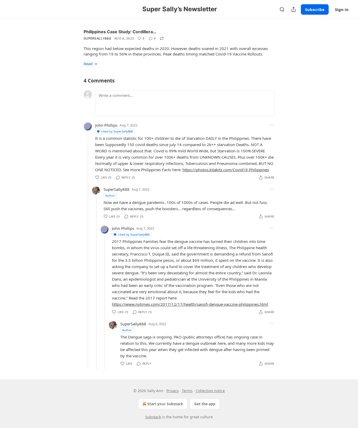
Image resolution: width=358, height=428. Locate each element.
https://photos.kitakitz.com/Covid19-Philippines (225, 169)
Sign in (342, 9)
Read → (90, 63)
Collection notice (210, 390)
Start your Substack (165, 403)
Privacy (172, 390)
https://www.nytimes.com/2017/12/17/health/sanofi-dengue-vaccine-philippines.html (190, 304)
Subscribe (314, 9)
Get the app (204, 403)
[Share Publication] (293, 9)
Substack (153, 416)
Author (110, 195)
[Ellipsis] (272, 125)
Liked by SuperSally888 (117, 131)
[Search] (282, 9)
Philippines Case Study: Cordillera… (120, 31)
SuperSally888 (97, 38)
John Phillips (106, 125)
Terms (187, 390)
